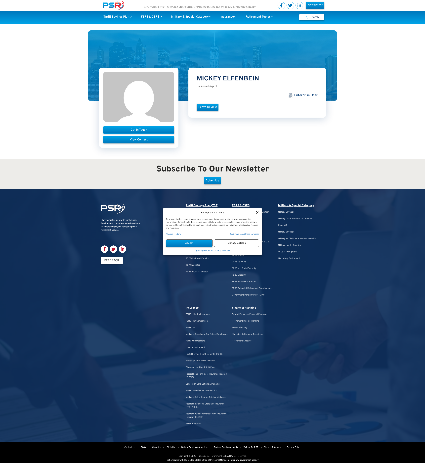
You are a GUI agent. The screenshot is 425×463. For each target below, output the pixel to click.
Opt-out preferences (204, 250)
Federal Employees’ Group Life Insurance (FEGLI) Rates (205, 406)
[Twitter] (290, 5)
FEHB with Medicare (195, 341)
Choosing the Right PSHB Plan (200, 367)
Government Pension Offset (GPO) (248, 295)
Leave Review (207, 107)
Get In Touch (139, 130)
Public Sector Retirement (210, 456)
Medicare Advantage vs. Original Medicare (206, 397)
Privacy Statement (222, 250)
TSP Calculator (193, 265)
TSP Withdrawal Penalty (197, 258)
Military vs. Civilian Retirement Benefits (297, 238)
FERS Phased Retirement (244, 281)
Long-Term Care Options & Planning (202, 384)
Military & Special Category (296, 205)
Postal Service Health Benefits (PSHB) (204, 354)
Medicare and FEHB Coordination (201, 390)
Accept (189, 243)
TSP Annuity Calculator (197, 271)
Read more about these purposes (244, 234)
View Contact (139, 140)
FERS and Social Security (244, 268)
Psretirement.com (109, 223)
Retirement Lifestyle (242, 341)
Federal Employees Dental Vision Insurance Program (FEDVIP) (206, 416)
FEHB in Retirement (195, 347)
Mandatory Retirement (289, 258)
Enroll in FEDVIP (193, 424)
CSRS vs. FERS (239, 262)
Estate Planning (239, 327)
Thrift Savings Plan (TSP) (202, 205)
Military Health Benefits (289, 245)
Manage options (237, 243)
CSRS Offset (238, 255)
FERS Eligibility (239, 275)
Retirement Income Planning (245, 321)
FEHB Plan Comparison (197, 321)
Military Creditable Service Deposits (295, 218)
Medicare (190, 327)
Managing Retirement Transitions (247, 334)
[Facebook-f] (281, 5)
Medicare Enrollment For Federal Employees (206, 334)
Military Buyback (286, 212)
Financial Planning (244, 308)
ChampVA (282, 225)
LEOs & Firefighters (287, 252)
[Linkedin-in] (299, 5)
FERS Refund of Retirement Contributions (251, 288)
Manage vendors (173, 234)
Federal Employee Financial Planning (249, 314)
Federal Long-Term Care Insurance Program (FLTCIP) (206, 376)
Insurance (192, 308)
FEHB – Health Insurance (198, 314)
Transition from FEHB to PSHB (200, 361)
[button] (257, 212)
